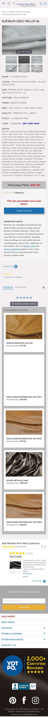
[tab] (8, 287)
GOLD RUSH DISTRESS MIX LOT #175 (24, 439)
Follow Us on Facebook (24, 700)
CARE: (5, 123)
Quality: (7, 113)
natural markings (12, 249)
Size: (4, 90)
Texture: (7, 98)
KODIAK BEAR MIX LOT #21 (19, 343)
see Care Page (30, 123)
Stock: (6, 118)
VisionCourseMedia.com (24, 714)
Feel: (5, 108)
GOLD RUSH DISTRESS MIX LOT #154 (24, 522)
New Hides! (8, 622)
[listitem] (29, 564)
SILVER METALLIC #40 (17, 480)
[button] (42, 546)
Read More (27, 573)
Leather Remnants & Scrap (19, 12)
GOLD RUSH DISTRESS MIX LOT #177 (24, 397)
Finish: (5, 103)
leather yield (29, 246)
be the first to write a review (24, 304)
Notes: (6, 129)
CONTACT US (8, 645)
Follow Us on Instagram (35, 700)
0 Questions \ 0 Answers (13, 277)
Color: (6, 82)
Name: (5, 77)
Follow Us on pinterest (12, 700)
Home (4, 12)
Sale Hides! (8, 616)
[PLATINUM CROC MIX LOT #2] (11, 60)
